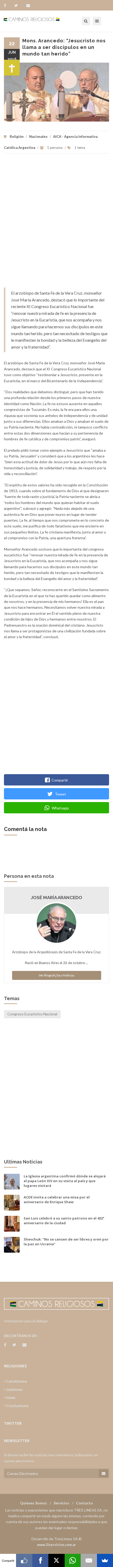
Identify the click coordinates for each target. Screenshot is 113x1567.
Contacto (84, 1503)
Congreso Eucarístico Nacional (32, 1014)
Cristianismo (17, 1405)
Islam (10, 1397)
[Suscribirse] (103, 1473)
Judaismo (14, 1389)
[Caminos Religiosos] (38, 21)
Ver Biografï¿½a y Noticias (57, 975)
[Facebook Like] (24, 1560)
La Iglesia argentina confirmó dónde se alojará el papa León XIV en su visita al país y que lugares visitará (65, 1181)
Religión (17, 136)
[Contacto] (28, 6)
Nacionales (38, 136)
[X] (56, 1560)
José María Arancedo (56, 897)
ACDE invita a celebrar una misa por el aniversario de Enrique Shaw (57, 1199)
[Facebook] (7, 6)
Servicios (61, 1503)
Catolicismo (16, 1381)
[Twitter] (18, 6)
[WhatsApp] (73, 1560)
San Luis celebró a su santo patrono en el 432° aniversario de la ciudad (64, 1220)
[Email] (89, 1560)
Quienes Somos (33, 1503)
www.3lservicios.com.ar (56, 1545)
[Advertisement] (56, 223)
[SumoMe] (105, 1560)
